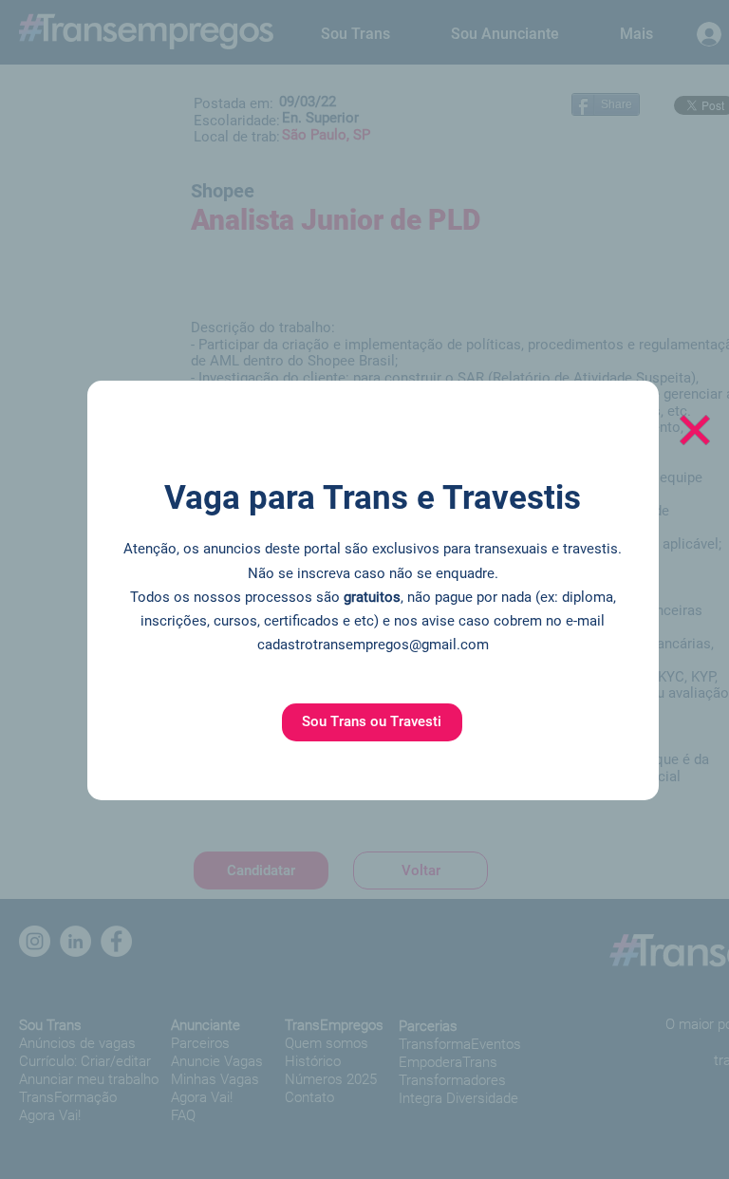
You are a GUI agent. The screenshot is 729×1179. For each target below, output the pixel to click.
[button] (372, 722)
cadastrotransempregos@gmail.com (373, 644)
